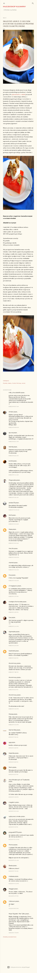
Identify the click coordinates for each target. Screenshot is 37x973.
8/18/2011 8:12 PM (13, 689)
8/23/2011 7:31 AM (13, 871)
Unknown (12, 901)
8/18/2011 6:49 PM (13, 645)
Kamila (11, 447)
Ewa (10, 575)
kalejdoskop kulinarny (14, 6)
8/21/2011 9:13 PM (13, 827)
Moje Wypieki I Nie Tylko (17, 914)
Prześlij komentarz (9, 937)
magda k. (12, 802)
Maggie (11, 889)
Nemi (10, 767)
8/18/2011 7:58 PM (13, 672)
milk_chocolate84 (15, 392)
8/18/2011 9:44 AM (14, 475)
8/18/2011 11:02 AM (14, 569)
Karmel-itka (12, 730)
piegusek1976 (13, 832)
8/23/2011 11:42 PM (14, 883)
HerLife (11, 548)
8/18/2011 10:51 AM (14, 543)
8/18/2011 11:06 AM (14, 580)
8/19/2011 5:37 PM (13, 774)
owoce (23, 383)
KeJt (10, 515)
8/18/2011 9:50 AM (13, 497)
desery (10, 383)
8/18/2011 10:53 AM (14, 557)
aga (10, 742)
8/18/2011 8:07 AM (14, 406)
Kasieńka (12, 753)
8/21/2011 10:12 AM (14, 811)
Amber (11, 412)
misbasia (11, 876)
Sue (10, 617)
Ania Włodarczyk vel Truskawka (19, 780)
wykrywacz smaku (15, 816)
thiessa (11, 714)
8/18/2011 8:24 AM (14, 441)
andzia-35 (12, 503)
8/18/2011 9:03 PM (14, 709)
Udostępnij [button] (6, 380)
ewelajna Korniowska (15, 602)
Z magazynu (13, 586)
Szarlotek (12, 651)
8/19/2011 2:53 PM (13, 748)
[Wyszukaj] (33, 3)
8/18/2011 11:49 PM (14, 724)
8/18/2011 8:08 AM (14, 427)
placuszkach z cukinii (18, 94)
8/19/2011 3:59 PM (13, 762)
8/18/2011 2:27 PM (13, 596)
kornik (11, 461)
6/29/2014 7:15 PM (13, 932)
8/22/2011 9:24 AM (14, 860)
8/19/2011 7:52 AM (13, 737)
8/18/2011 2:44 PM (14, 626)
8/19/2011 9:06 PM (13, 797)
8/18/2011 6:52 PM (13, 658)
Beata (11, 865)
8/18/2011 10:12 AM (14, 524)
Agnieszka (12, 631)
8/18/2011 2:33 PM (13, 612)
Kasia (10, 529)
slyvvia (11, 433)
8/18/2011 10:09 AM (14, 510)
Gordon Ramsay (16, 383)
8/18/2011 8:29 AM (13, 455)
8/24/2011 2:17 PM (13, 896)
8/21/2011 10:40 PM (14, 839)
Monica (11, 845)
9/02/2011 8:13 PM (13, 908)
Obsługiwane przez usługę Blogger (20, 967)
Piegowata (12, 480)
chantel (11, 562)
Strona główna (10, 10)
